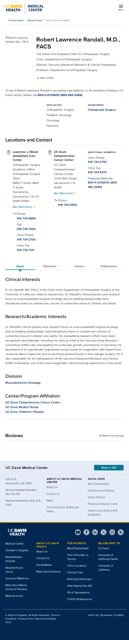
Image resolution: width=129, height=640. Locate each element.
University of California (105, 568)
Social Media (44, 565)
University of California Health (108, 557)
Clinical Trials (75, 572)
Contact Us (43, 558)
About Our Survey (113, 435)
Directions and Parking (101, 490)
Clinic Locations (76, 566)
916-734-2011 (12, 494)
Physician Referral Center (103, 504)
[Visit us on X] (102, 532)
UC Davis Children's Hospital (24, 412)
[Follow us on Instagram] (110, 532)
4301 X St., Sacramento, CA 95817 (106, 615)
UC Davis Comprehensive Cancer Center (32, 402)
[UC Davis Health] (17, 532)
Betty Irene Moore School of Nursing (16, 587)
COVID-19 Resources (79, 599)
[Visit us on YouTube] (78, 532)
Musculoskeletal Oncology (23, 382)
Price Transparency (78, 592)
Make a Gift (109, 467)
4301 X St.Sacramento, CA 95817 (18, 481)
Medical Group (14, 596)
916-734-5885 (26, 218)
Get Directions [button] (22, 207)
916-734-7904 (26, 229)
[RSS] (119, 532)
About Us (41, 551)
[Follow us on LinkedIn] (93, 532)
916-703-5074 (97, 172)
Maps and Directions (48, 571)
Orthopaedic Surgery (102, 110)
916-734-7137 (26, 250)
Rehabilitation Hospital (13, 559)
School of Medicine (17, 578)
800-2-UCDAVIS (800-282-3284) (60, 95)
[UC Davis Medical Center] (24, 8)
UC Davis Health (16, 20)
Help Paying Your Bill (79, 586)
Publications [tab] (109, 266)
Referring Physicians (79, 579)
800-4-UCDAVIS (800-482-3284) (103, 184)
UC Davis (103, 548)
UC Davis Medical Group (21, 407)
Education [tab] (49, 266)
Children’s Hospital (16, 550)
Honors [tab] (79, 266)
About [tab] (20, 266)
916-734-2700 (26, 239)
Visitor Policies (96, 497)
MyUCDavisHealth (98, 484)
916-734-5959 (67, 205)
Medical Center (35, 20)
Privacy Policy (26, 618)
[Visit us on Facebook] (85, 532)
